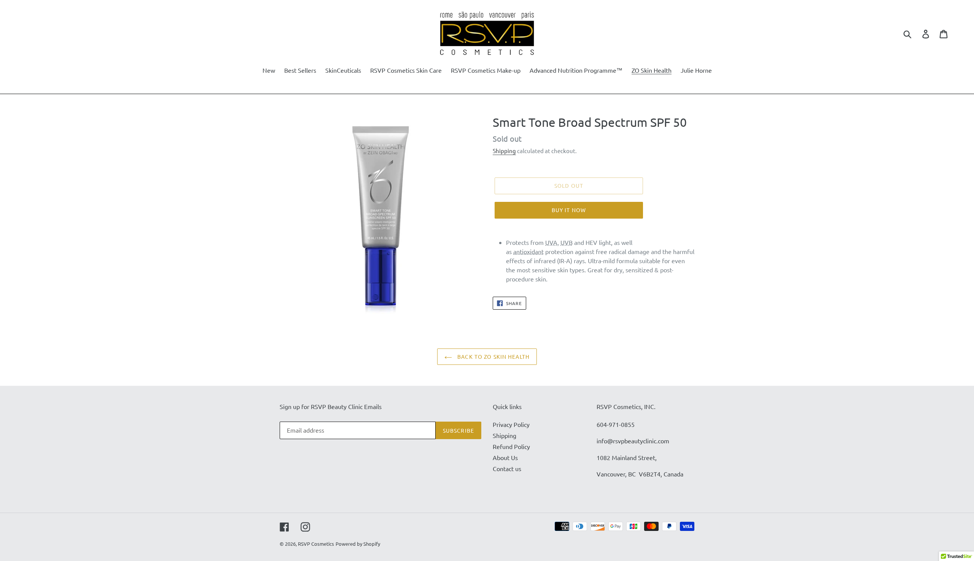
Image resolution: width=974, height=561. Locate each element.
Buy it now (569, 209)
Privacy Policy (511, 424)
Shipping (504, 150)
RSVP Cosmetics (316, 543)
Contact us (507, 468)
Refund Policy (511, 446)
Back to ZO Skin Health (493, 356)
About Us (505, 457)
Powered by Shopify (358, 543)
